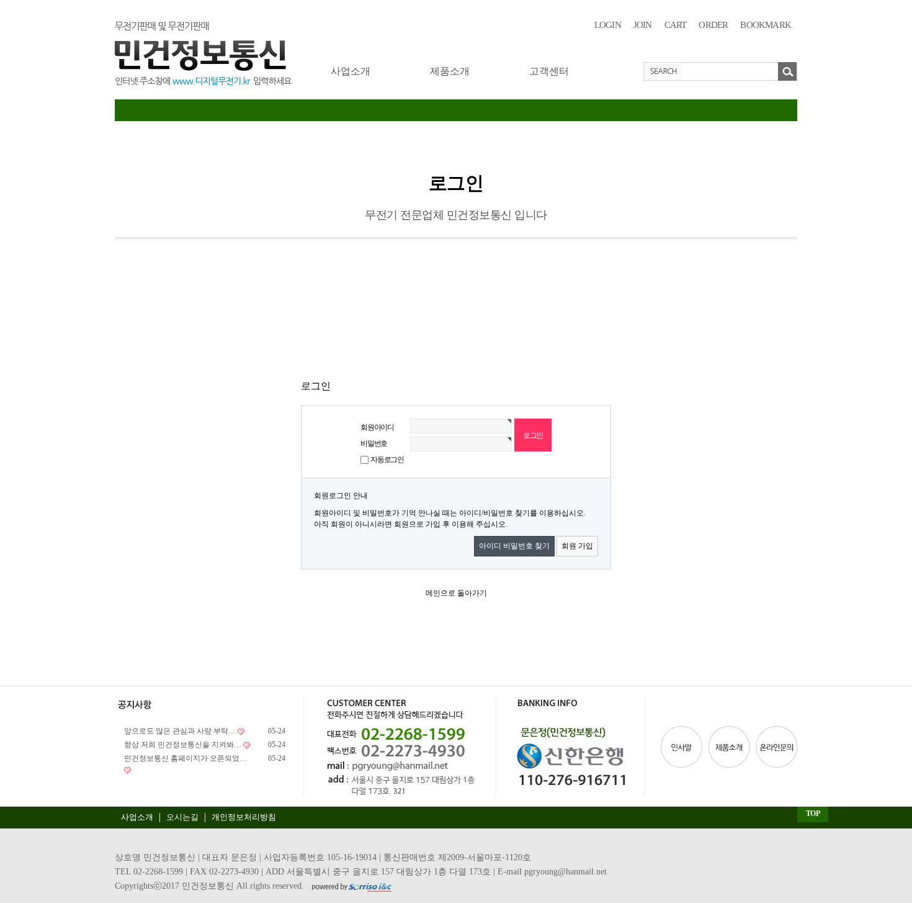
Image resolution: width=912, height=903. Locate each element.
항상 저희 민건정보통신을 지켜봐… (182, 744)
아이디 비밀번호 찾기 (514, 546)
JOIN (642, 25)
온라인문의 (775, 747)
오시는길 (182, 817)
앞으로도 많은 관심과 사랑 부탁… (180, 731)
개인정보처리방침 (244, 817)
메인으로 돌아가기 (456, 593)
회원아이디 (377, 427)
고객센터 (549, 71)
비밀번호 (373, 443)
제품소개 (450, 71)
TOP (813, 813)
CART (675, 25)
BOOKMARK (765, 25)
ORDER (713, 25)
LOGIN (607, 25)
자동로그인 (387, 459)
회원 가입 (577, 546)
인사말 (683, 747)
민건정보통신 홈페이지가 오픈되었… (185, 758)
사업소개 (350, 71)
